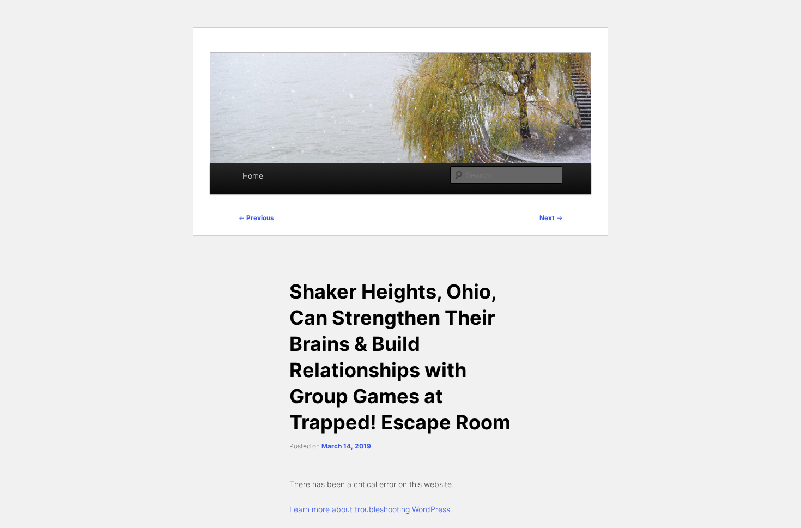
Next (550, 218)
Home (252, 175)
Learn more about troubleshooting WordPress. (370, 509)
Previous (256, 218)
